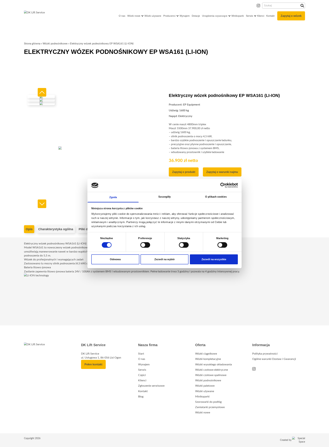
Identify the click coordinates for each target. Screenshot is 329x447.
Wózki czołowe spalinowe (210, 375)
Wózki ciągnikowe (206, 353)
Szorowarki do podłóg (208, 402)
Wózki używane (152, 15)
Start (141, 353)
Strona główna (32, 43)
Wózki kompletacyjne (208, 359)
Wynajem (185, 15)
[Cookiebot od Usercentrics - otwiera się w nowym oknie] (223, 185)
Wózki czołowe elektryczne (211, 369)
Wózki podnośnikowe (55, 43)
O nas (122, 15)
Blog (140, 396)
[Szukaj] (302, 5)
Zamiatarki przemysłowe (210, 407)
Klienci (260, 15)
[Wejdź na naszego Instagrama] (258, 6)
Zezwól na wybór (164, 259)
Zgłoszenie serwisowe (151, 385)
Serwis (249, 15)
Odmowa (115, 259)
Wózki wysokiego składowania (213, 364)
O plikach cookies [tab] (216, 196)
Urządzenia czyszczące (214, 15)
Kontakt (270, 15)
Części (142, 375)
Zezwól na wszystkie (214, 259)
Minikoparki (237, 15)
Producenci (169, 15)
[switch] (145, 245)
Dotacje (196, 15)
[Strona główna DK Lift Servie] (41, 16)
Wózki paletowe (205, 385)
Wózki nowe (133, 15)
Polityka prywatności (265, 353)
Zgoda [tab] (113, 197)
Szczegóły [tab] (164, 196)
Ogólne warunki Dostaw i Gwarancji (274, 359)
